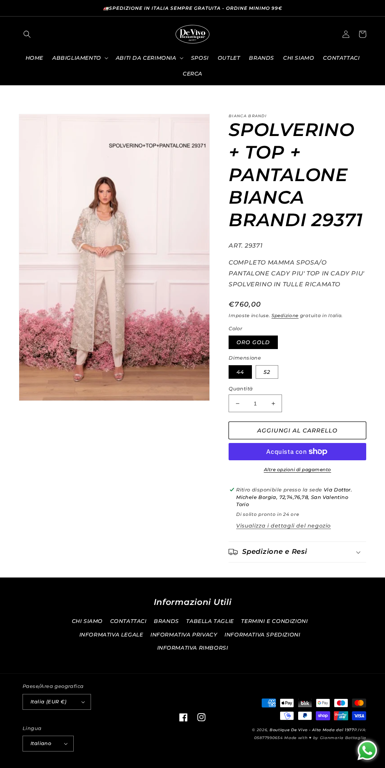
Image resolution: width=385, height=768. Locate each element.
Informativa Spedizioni (262, 634)
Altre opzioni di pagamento (297, 469)
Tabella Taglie (209, 621)
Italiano (40, 743)
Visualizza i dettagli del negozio (283, 525)
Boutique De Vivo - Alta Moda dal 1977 (312, 729)
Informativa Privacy (183, 634)
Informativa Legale (111, 634)
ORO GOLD (253, 342)
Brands (166, 621)
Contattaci (128, 621)
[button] (27, 34)
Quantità (241, 389)
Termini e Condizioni (274, 621)
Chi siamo (87, 621)
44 (240, 372)
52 (267, 372)
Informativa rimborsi (192, 647)
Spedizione (285, 315)
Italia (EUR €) (48, 701)
